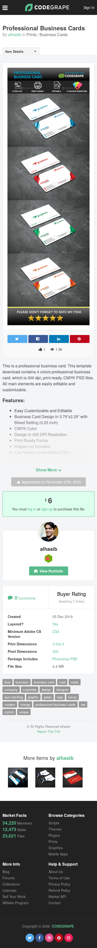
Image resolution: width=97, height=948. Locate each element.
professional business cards (55, 704)
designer (62, 689)
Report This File (48, 731)
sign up (47, 508)
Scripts (53, 822)
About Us (55, 871)
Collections (11, 884)
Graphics (55, 847)
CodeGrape (63, 926)
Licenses (9, 890)
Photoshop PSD (64, 658)
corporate (29, 689)
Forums (8, 877)
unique (24, 712)
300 (55, 651)
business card (44, 682)
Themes (54, 829)
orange (25, 704)
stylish (9, 712)
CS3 (55, 631)
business (22, 682)
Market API (57, 896)
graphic (33, 697)
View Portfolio (51, 570)
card (62, 682)
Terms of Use (59, 877)
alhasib (14, 34)
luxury (72, 697)
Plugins (54, 835)
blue (7, 682)
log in (32, 508)
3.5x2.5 (58, 643)
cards (75, 682)
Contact (54, 902)
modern (9, 704)
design (46, 689)
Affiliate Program (15, 902)
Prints (31, 34)
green (48, 697)
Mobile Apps (58, 853)
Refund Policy (59, 890)
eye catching (13, 697)
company (11, 689)
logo (60, 697)
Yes (55, 623)
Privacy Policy (59, 884)
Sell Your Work (14, 896)
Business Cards (54, 34)
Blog (5, 871)
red (83, 704)
